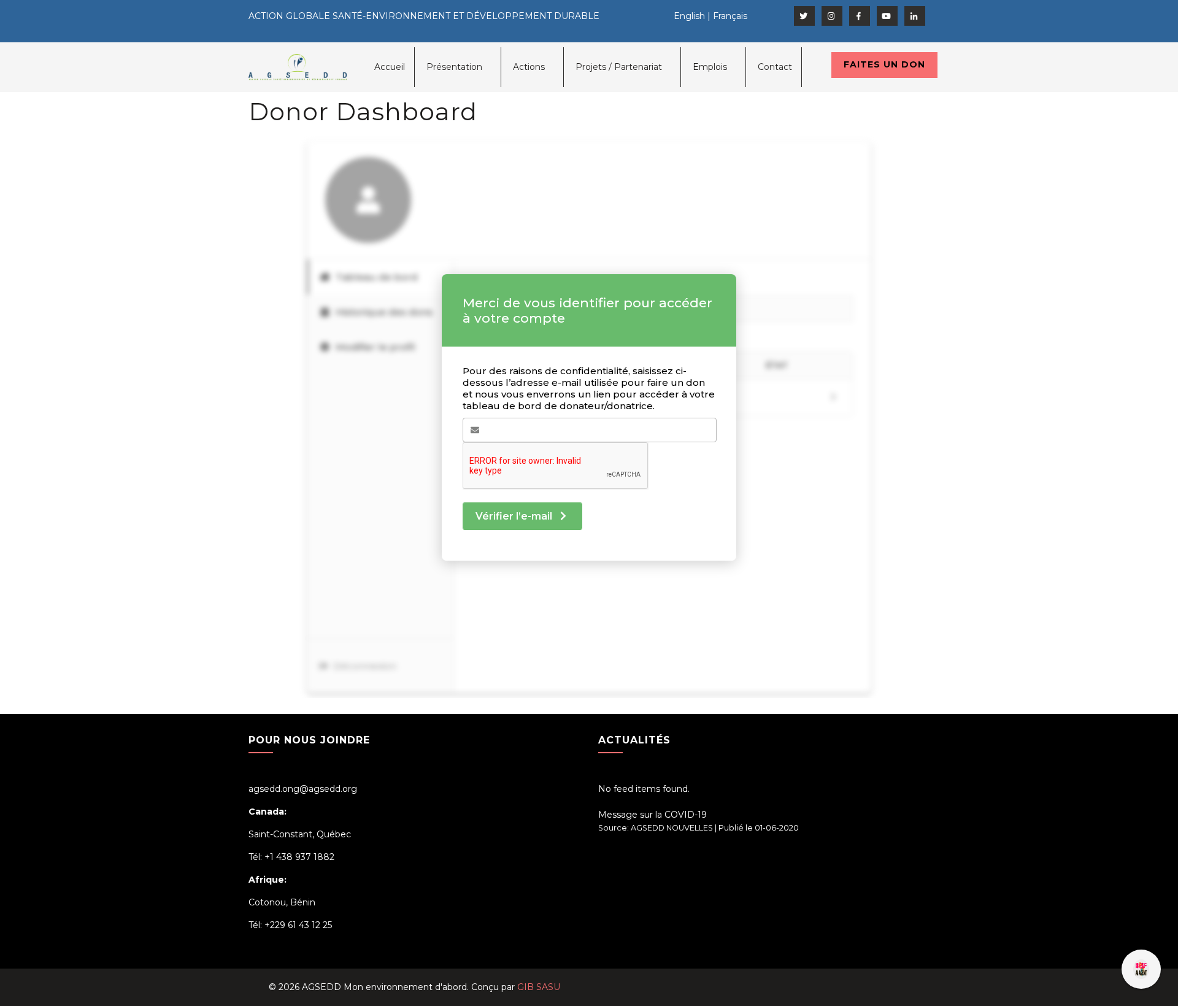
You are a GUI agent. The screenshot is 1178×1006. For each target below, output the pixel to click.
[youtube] (887, 16)
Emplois (710, 66)
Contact (775, 66)
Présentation (454, 66)
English (689, 15)
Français (730, 15)
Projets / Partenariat (619, 66)
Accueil (389, 66)
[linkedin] (914, 16)
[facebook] (859, 16)
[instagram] (832, 16)
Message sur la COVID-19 (652, 814)
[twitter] (804, 16)
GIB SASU (538, 987)
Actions (529, 66)
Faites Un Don (884, 64)
